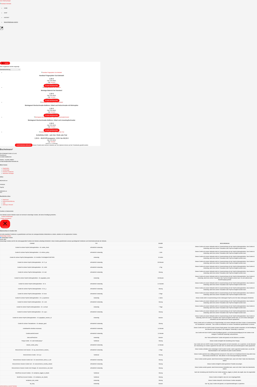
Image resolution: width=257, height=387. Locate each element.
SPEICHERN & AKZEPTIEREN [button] (8, 386)
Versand (53, 82)
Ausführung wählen (24, 145)
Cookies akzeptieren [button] (5, 218)
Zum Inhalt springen (5, 0)
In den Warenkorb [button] (51, 85)
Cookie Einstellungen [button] (7, 216)
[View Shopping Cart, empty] (1, 28)
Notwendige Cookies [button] (5, 236)
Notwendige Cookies (7, 237)
